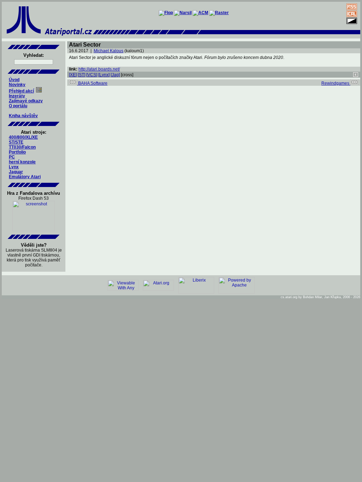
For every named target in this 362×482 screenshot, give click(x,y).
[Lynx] (104, 74)
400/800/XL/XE (23, 137)
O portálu (18, 105)
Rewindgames (335, 83)
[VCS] (91, 74)
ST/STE (16, 142)
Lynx (14, 166)
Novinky (17, 84)
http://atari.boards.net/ (99, 69)
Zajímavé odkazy (26, 100)
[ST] (81, 74)
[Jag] (115, 74)
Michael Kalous (108, 50)
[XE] (73, 74)
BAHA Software (92, 83)
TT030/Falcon (22, 147)
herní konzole (22, 161)
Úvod (14, 79)
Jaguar (16, 171)
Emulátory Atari (25, 176)
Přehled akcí (21, 91)
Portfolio (17, 152)
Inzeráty (17, 96)
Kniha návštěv (23, 115)
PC (12, 157)
